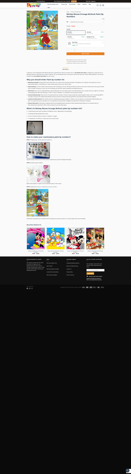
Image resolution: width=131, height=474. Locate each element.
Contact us (93, 1)
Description (65, 69)
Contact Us (69, 269)
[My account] (100, 5)
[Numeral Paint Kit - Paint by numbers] (35, 5)
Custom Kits (64, 4)
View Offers (74, 1)
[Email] (32, 288)
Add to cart (85, 54)
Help (48, 7)
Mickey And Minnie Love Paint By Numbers (35, 251)
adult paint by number (42, 74)
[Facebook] (27, 288)
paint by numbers (62, 137)
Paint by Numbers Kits (52, 4)
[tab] (65, 69)
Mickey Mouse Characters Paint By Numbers (56, 251)
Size (67, 21)
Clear (103, 18)
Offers (79, 4)
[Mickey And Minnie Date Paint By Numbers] (95, 238)
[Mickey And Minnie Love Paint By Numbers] (36, 238)
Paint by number (54, 79)
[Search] (97, 5)
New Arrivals (72, 4)
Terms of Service (70, 275)
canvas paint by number (44, 140)
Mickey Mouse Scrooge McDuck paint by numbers (58, 72)
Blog (90, 4)
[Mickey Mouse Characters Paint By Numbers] (55, 238)
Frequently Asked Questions (73, 263)
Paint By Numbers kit (77, 91)
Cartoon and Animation (76, 11)
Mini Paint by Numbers (52, 275)
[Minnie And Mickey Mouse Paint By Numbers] (75, 238)
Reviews (85, 4)
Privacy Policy (70, 272)
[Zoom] (28, 48)
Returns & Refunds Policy (72, 266)
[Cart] (103, 5)
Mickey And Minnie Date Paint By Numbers (95, 251)
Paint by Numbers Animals (53, 269)
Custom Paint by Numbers (53, 272)
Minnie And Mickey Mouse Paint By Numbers (75, 251)
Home (68, 11)
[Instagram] (29, 288)
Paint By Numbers (51, 82)
